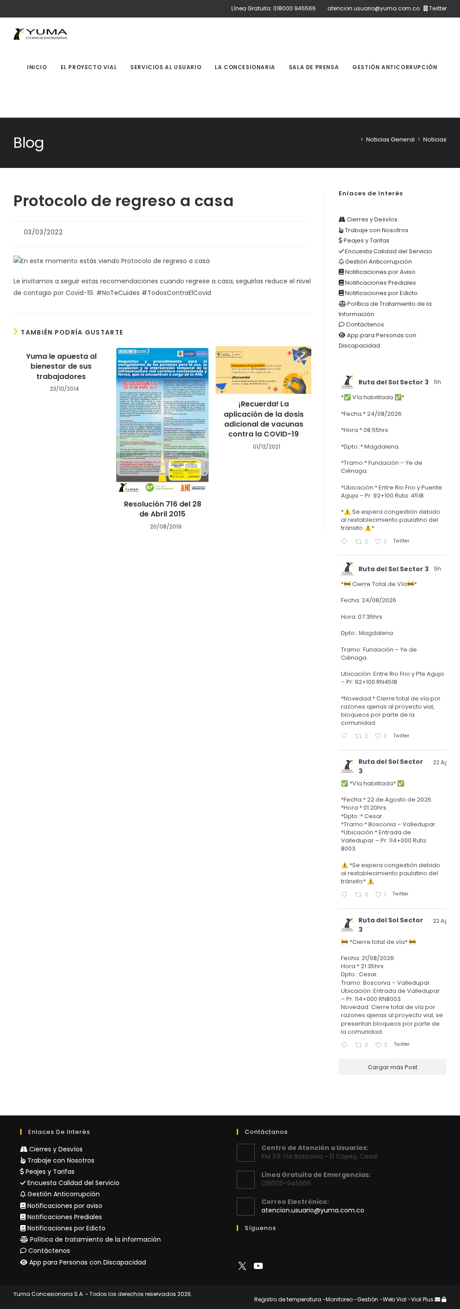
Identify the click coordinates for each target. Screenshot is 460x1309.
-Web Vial (393, 1299)
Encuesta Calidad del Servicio (388, 251)
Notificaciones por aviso (64, 1205)
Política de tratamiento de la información (94, 1239)
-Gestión (366, 1299)
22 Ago (442, 762)
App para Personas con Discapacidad (86, 1262)
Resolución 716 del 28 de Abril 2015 (162, 509)
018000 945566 (294, 8)
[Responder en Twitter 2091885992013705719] (346, 737)
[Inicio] (355, 139)
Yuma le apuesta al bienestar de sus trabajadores (61, 367)
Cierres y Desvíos (371, 219)
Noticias (435, 139)
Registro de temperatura (287, 1299)
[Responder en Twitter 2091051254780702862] (346, 895)
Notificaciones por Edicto (381, 293)
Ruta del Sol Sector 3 (393, 382)
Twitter (437, 8)
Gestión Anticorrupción (378, 261)
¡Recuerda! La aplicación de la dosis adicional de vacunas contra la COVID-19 (264, 419)
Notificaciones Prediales (380, 282)
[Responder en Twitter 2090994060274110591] (346, 1046)
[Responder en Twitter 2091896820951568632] (346, 542)
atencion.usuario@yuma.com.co (373, 8)
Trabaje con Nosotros (376, 230)
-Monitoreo (338, 1299)
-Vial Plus (420, 1299)
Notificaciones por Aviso (380, 272)
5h (438, 382)
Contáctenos (364, 324)
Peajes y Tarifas (365, 240)
